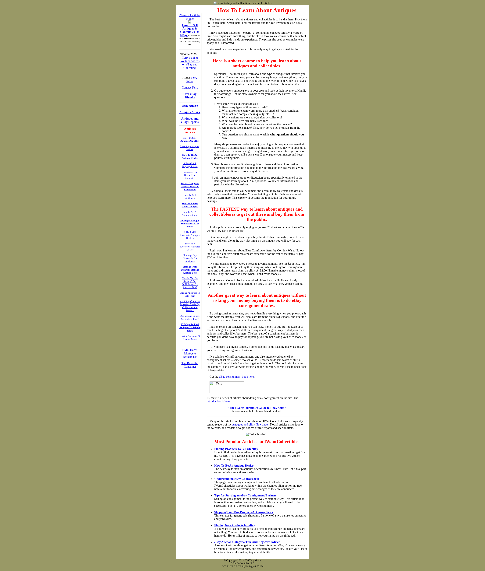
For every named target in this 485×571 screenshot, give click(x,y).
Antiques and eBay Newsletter (250, 424)
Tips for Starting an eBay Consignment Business (245, 495)
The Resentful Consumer (189, 365)
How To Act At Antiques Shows (190, 213)
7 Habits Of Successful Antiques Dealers (190, 235)
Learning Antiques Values (189, 148)
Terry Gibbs (191, 79)
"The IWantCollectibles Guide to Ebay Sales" (257, 407)
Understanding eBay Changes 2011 (236, 478)
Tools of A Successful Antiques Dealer (190, 246)
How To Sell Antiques (190, 196)
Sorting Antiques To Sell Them (190, 294)
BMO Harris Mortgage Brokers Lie (189, 353)
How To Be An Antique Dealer (233, 465)
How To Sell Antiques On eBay (189, 139)
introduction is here (218, 401)
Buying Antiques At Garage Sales (190, 337)
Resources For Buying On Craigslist (190, 174)
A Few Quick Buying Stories (190, 165)
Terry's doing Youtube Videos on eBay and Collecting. (189, 62)
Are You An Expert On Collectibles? (189, 317)
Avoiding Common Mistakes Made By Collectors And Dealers (190, 306)
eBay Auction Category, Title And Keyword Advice (247, 542)
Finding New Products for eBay (234, 525)
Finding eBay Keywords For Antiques (190, 258)
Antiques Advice (189, 112)
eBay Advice (190, 105)
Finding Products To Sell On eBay (236, 448)
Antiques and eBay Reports (190, 120)
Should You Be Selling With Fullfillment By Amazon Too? (190, 283)
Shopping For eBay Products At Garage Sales (243, 512)
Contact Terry (190, 87)
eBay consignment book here (236, 376)
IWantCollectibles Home (189, 17)
